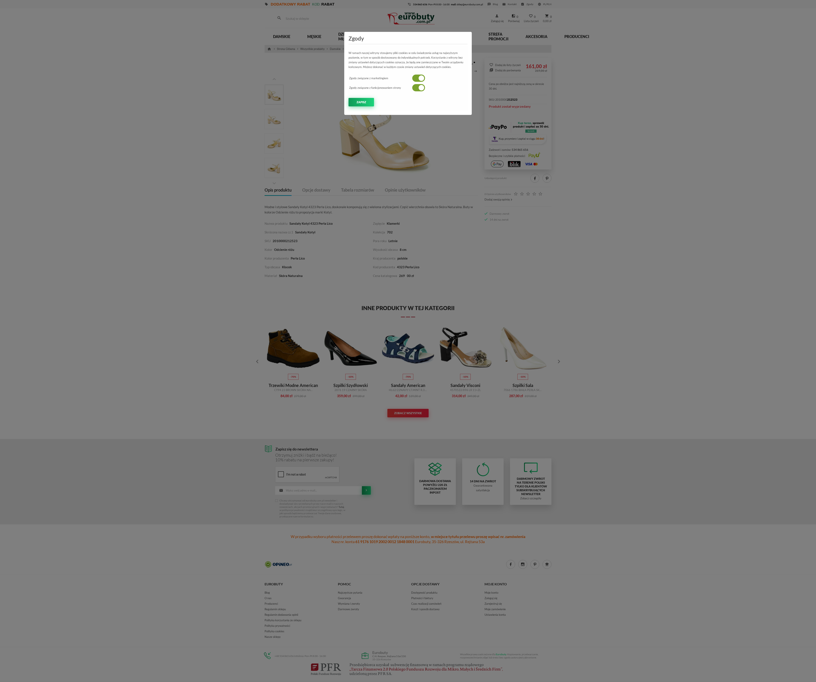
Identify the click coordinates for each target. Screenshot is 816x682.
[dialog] (408, 341)
